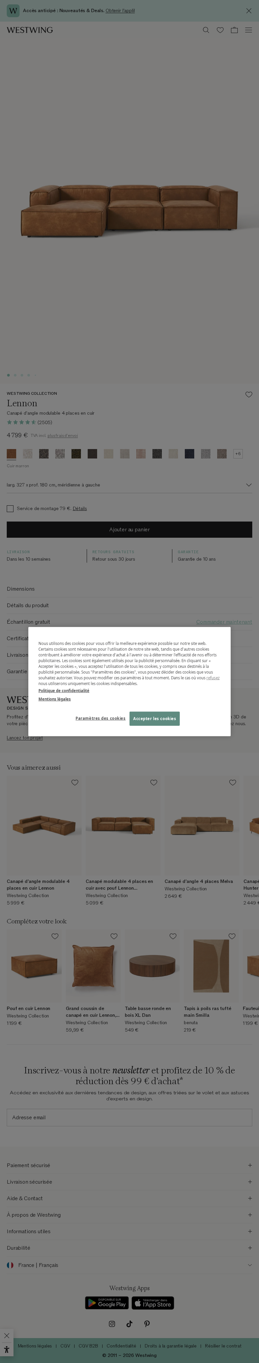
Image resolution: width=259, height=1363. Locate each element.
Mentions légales (54, 699)
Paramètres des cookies (101, 718)
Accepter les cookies (154, 718)
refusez (213, 677)
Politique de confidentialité (63, 690)
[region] (129, 681)
